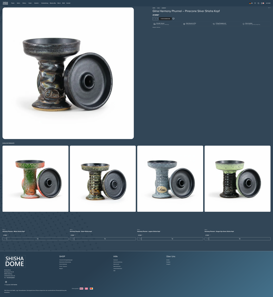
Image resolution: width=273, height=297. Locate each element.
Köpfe (154, 7)
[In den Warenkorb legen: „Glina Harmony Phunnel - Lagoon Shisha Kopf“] (172, 238)
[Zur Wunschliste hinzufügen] (173, 19)
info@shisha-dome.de (9, 275)
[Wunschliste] (255, 3)
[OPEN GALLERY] (68, 73)
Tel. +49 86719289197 (9, 277)
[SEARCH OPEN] (258, 3)
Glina (158, 7)
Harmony (164, 7)
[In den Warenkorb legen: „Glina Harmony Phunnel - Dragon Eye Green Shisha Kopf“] (240, 238)
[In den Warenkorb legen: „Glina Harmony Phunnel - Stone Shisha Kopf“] (105, 238)
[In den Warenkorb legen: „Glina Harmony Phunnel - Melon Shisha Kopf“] (37, 238)
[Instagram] (6, 282)
